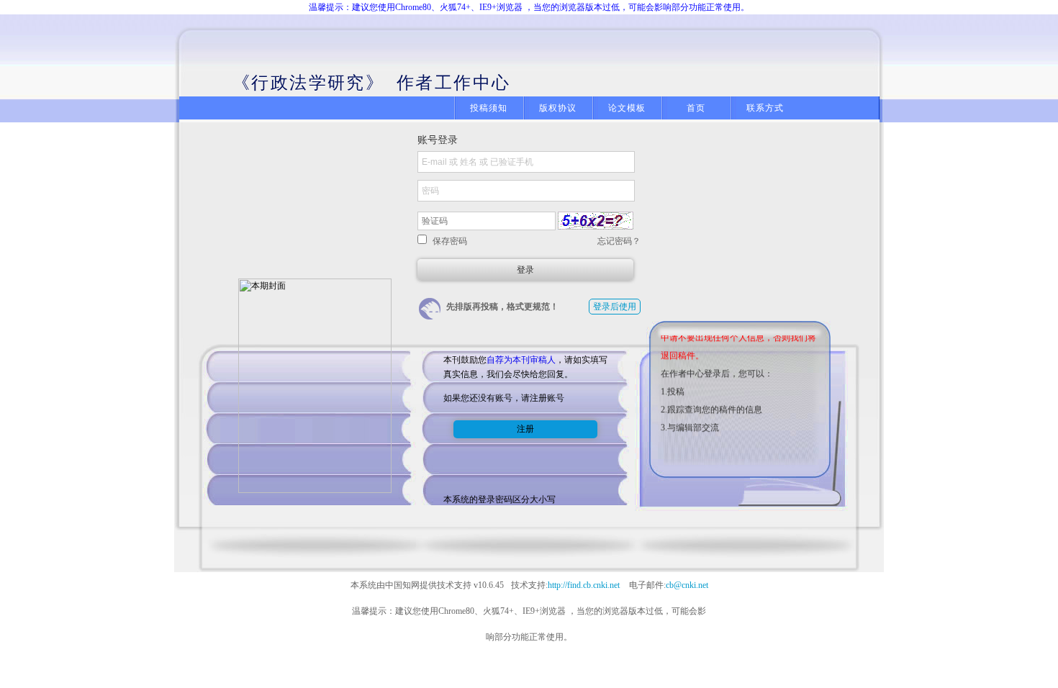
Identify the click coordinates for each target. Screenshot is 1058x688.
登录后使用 (614, 307)
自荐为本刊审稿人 (521, 360)
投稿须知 (489, 108)
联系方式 (765, 108)
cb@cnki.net (687, 585)
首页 (696, 108)
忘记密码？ (619, 241)
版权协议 (558, 108)
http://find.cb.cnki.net (584, 585)
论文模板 (627, 108)
